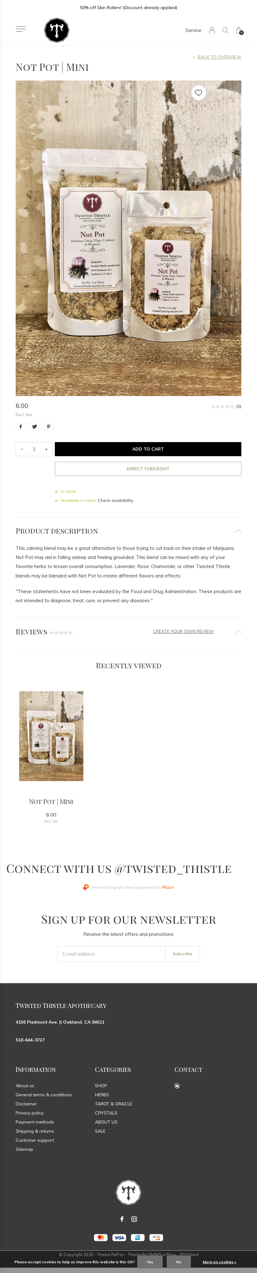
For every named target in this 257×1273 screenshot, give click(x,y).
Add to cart (148, 449)
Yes (150, 1262)
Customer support (35, 1140)
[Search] (225, 30)
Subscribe (182, 954)
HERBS (102, 1095)
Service (194, 30)
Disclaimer (26, 1104)
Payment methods (35, 1122)
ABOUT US (106, 1122)
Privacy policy (30, 1113)
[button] (21, 29)
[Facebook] (121, 1219)
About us (25, 1085)
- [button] (22, 449)
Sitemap (24, 1149)
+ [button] (46, 449)
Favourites (198, 92)
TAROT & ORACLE (113, 1104)
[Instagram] (134, 1219)
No (178, 1262)
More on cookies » (219, 1262)
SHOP (101, 1085)
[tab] (128, 530)
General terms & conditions (44, 1095)
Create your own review (183, 631)
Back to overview (219, 57)
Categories (113, 1069)
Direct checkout (148, 469)
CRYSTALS (106, 1113)
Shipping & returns (35, 1131)
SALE (100, 1131)
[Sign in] (212, 30)
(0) (238, 406)
